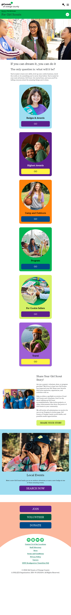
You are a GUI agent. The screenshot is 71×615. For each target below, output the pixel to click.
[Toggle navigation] (67, 4)
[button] (63, 4)
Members (3, 11)
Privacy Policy (35, 557)
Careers (35, 560)
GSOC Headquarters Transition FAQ (35, 563)
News (35, 550)
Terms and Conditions (35, 554)
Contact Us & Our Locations (35, 544)
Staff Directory (35, 547)
